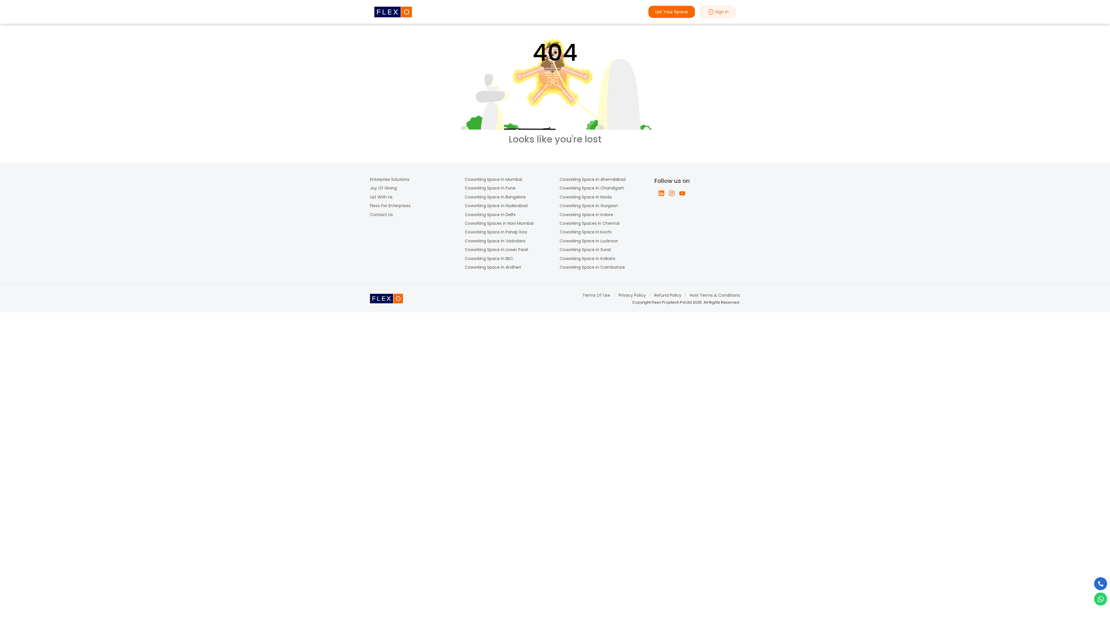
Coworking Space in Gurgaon (589, 206)
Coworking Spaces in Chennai (589, 223)
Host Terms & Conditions (715, 295)
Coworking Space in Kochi (585, 232)
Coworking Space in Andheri (493, 267)
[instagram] (672, 193)
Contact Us (381, 215)
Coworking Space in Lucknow (589, 241)
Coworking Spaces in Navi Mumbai (499, 223)
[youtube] (682, 193)
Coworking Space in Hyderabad (496, 206)
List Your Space (671, 12)
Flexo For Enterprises (390, 206)
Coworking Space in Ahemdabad (593, 179)
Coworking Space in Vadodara (495, 241)
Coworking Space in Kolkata (587, 258)
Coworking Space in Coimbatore (592, 267)
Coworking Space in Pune (490, 188)
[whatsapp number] (1100, 599)
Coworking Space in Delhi (490, 215)
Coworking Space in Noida (586, 197)
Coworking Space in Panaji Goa (496, 232)
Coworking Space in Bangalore (495, 197)
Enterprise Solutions (389, 179)
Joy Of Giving (383, 188)
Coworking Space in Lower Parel (496, 249)
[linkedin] (661, 193)
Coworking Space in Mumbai (493, 179)
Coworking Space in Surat (585, 249)
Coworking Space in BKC (489, 258)
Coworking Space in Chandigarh (592, 188)
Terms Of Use (596, 295)
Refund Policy (667, 295)
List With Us (381, 197)
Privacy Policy (632, 295)
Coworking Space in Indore (586, 215)
